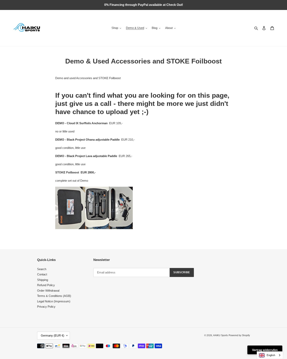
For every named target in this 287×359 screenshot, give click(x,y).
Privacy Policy (46, 306)
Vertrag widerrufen (265, 350)
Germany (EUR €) (52, 335)
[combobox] (270, 355)
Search (41, 269)
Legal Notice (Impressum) (53, 301)
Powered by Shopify (239, 335)
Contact (42, 274)
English (271, 355)
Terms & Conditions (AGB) (54, 295)
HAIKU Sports (220, 335)
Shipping (42, 279)
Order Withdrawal (48, 290)
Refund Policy (46, 285)
